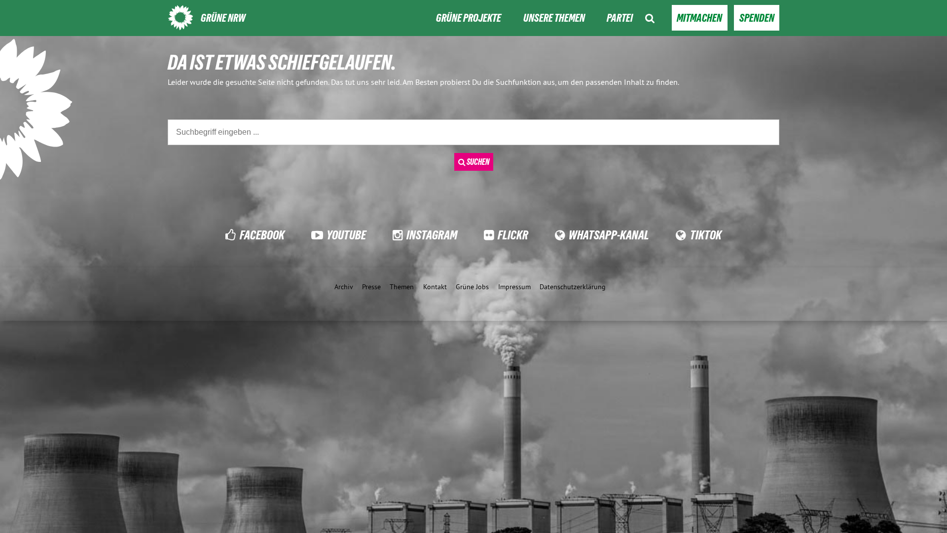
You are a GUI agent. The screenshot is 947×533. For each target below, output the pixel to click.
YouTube (346, 235)
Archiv (343, 286)
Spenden (756, 18)
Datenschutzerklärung (573, 286)
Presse (371, 286)
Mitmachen (699, 18)
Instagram (431, 235)
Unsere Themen (554, 18)
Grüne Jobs (472, 286)
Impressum (514, 286)
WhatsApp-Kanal (609, 235)
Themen (402, 286)
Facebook (262, 235)
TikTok (705, 235)
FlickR (513, 235)
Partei (620, 18)
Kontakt (435, 286)
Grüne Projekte (468, 18)
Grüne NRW (223, 18)
